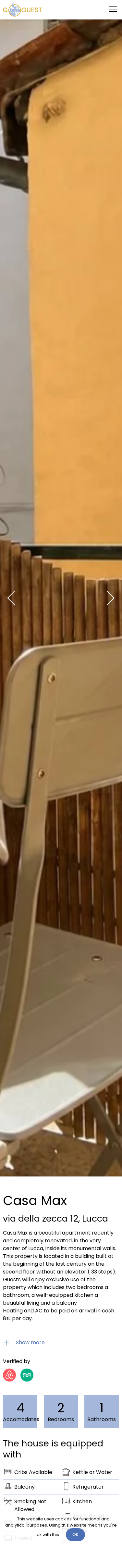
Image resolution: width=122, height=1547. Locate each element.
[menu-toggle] (113, 9)
